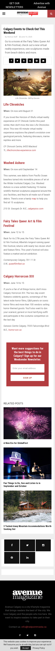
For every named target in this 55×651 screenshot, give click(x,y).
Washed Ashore (14, 163)
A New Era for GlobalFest (16, 443)
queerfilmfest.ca (17, 263)
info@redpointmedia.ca (33, 626)
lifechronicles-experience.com (21, 150)
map (34, 198)
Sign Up (27, 378)
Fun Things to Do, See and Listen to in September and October (22, 484)
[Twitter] (27, 635)
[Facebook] (20, 635)
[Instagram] (35, 635)
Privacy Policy (39, 648)
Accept (25, 648)
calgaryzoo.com (35, 208)
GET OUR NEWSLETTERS (14, 5)
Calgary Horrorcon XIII (19, 276)
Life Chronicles (14, 104)
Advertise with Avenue (42, 5)
